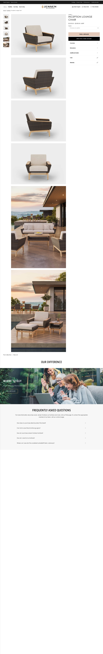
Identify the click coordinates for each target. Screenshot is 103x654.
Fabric (70, 26)
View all (15, 355)
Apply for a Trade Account (84, 38)
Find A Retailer (84, 34)
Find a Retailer (10, 391)
